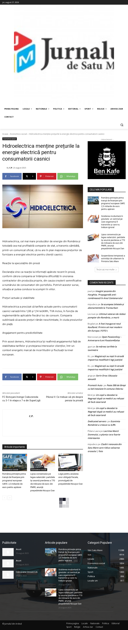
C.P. (11, 167)
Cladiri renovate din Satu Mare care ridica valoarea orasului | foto (105, 448)
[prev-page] (4, 498)
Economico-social (18, 134)
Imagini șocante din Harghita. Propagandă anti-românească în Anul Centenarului (105, 295)
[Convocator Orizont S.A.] (8, 575)
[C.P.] (4, 167)
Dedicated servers (97, 421)
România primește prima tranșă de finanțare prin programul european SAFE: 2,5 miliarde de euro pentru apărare (14, 480)
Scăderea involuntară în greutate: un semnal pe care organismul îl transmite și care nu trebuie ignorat (112, 222)
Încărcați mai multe (105, 269)
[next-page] (10, 498)
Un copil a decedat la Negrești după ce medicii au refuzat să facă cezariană (106, 398)
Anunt (18, 549)
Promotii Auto (95, 385)
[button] (122, 125)
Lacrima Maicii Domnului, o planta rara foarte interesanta (104, 435)
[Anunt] (8, 552)
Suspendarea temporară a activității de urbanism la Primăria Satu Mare (113, 259)
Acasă (5, 134)
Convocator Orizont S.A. (27, 572)
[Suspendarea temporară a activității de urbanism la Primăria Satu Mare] (93, 258)
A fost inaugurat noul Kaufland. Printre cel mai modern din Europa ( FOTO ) (105, 327)
